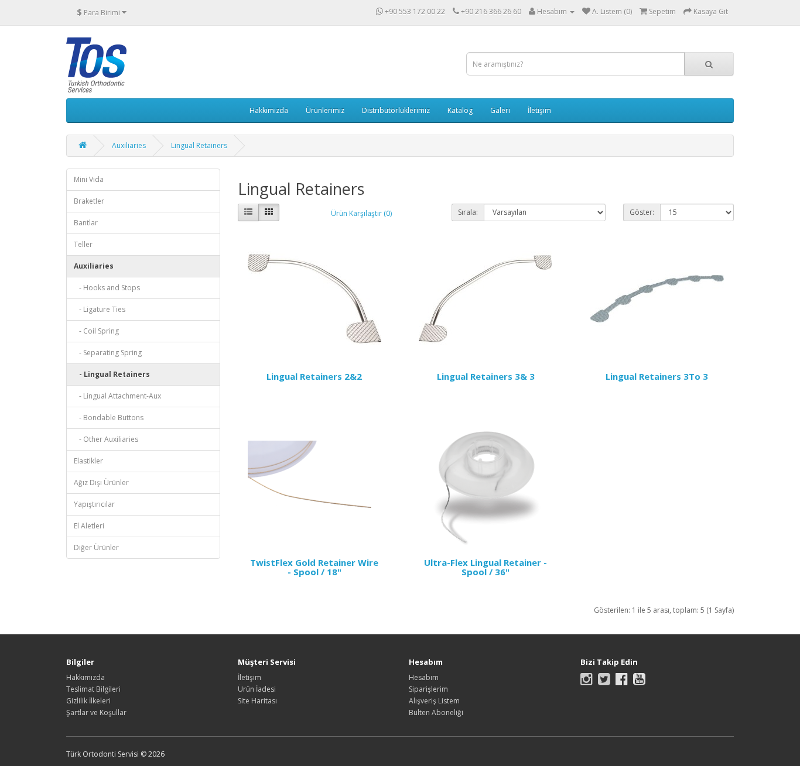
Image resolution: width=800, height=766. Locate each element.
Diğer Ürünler (96, 547)
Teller (83, 244)
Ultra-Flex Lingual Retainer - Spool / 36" (485, 567)
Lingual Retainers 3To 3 (657, 376)
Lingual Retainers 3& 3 (486, 376)
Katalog (460, 110)
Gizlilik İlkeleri (88, 701)
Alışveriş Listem (434, 701)
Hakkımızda (268, 110)
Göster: (642, 212)
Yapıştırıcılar (94, 504)
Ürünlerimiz (325, 110)
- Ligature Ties (99, 309)
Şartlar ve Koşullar (96, 712)
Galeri (500, 110)
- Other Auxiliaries (106, 439)
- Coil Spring (96, 331)
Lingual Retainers (199, 145)
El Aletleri (89, 526)
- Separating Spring (108, 353)
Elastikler (88, 461)
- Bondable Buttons (108, 417)
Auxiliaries (129, 145)
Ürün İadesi (257, 689)
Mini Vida (89, 179)
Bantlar (86, 223)
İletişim (539, 110)
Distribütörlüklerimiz (396, 110)
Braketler (89, 201)
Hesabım (424, 677)
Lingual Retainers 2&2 (314, 376)
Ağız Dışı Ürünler (101, 482)
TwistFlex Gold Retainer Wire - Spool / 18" (314, 567)
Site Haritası (257, 701)
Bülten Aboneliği (436, 712)
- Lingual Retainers (112, 374)
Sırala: (468, 212)
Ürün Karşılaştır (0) (361, 213)
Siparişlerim (428, 689)
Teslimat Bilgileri (93, 689)
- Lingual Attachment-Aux (117, 396)
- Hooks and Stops (107, 288)
